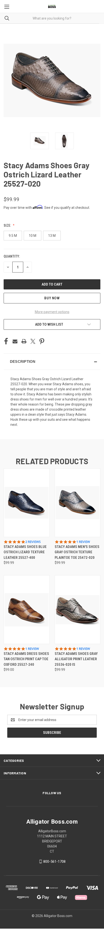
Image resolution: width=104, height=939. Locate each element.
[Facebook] (6, 341)
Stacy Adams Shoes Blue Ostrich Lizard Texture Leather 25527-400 (25, 552)
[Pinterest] (41, 341)
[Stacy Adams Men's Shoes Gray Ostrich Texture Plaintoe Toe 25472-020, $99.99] (78, 502)
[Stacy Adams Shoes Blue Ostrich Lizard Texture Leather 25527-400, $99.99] (27, 502)
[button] (52, 361)
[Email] (15, 341)
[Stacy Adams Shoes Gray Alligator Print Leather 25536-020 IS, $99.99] (78, 609)
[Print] (24, 341)
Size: (8, 225)
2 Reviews (33, 542)
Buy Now (51, 298)
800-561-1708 (54, 861)
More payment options (52, 312)
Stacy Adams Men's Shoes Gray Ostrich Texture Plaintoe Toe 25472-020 (77, 552)
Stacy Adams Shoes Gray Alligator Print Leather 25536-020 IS (76, 659)
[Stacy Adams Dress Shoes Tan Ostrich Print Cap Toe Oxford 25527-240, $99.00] (27, 609)
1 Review (83, 542)
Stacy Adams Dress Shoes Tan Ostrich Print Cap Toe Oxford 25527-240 (26, 659)
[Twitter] (32, 341)
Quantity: (12, 256)
